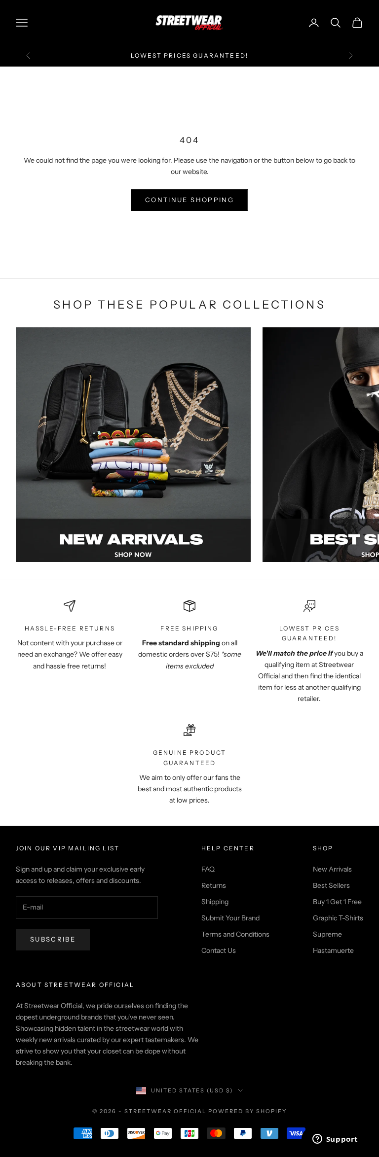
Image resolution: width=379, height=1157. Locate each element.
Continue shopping (189, 200)
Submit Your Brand (230, 917)
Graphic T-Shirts (338, 917)
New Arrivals (332, 869)
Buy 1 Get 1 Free (337, 901)
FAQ (208, 869)
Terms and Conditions (235, 934)
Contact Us (218, 950)
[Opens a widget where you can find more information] (335, 1139)
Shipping (214, 901)
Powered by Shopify (247, 1111)
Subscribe (53, 939)
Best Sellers (331, 885)
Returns (213, 885)
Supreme (327, 934)
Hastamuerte (333, 950)
